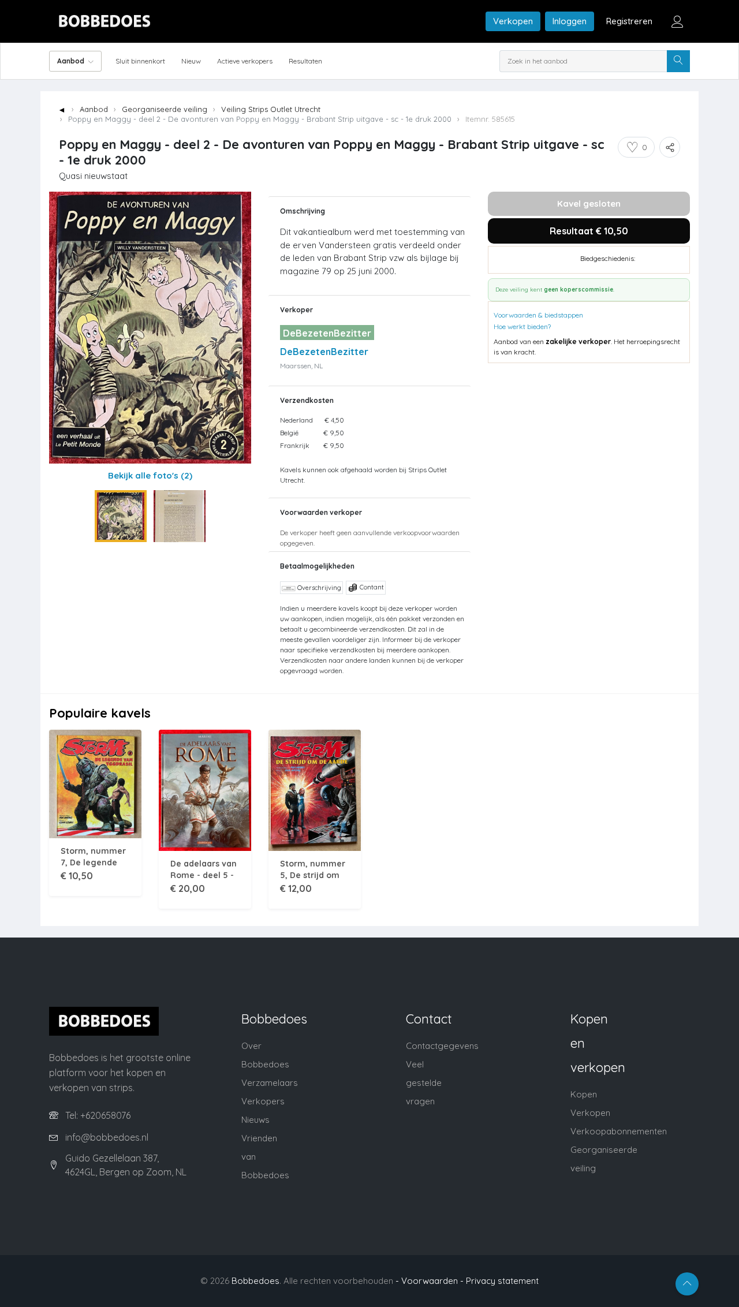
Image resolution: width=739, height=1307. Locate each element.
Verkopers (263, 1101)
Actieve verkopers (245, 61)
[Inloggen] (677, 21)
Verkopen (513, 21)
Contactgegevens (442, 1045)
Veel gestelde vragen (424, 1083)
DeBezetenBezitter (324, 351)
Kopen (583, 1094)
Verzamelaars (269, 1082)
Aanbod (94, 109)
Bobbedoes (255, 1280)
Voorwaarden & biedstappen (538, 315)
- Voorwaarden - (429, 1280)
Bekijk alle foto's (150, 475)
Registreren (629, 21)
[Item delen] (669, 147)
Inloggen (570, 21)
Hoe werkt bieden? (522, 326)
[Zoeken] (678, 61)
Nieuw (191, 61)
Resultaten (305, 61)
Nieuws (255, 1119)
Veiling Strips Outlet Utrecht (270, 109)
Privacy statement (502, 1280)
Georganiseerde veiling (164, 109)
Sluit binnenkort (140, 61)
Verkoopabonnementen (618, 1131)
